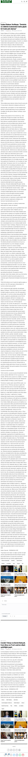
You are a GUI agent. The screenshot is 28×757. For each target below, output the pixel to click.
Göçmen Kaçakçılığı (5, 560)
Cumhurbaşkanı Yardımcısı (7, 702)
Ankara (3, 699)
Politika (3, 563)
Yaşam (3, 708)
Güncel (23, 702)
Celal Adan (16, 699)
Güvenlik (13, 560)
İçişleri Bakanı (19, 560)
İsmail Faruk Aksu (5, 705)
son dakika (9, 563)
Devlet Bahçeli (16, 702)
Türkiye (18, 563)
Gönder (4, 616)
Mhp (11, 705)
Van (22, 563)
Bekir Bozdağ (9, 699)
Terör (14, 563)
